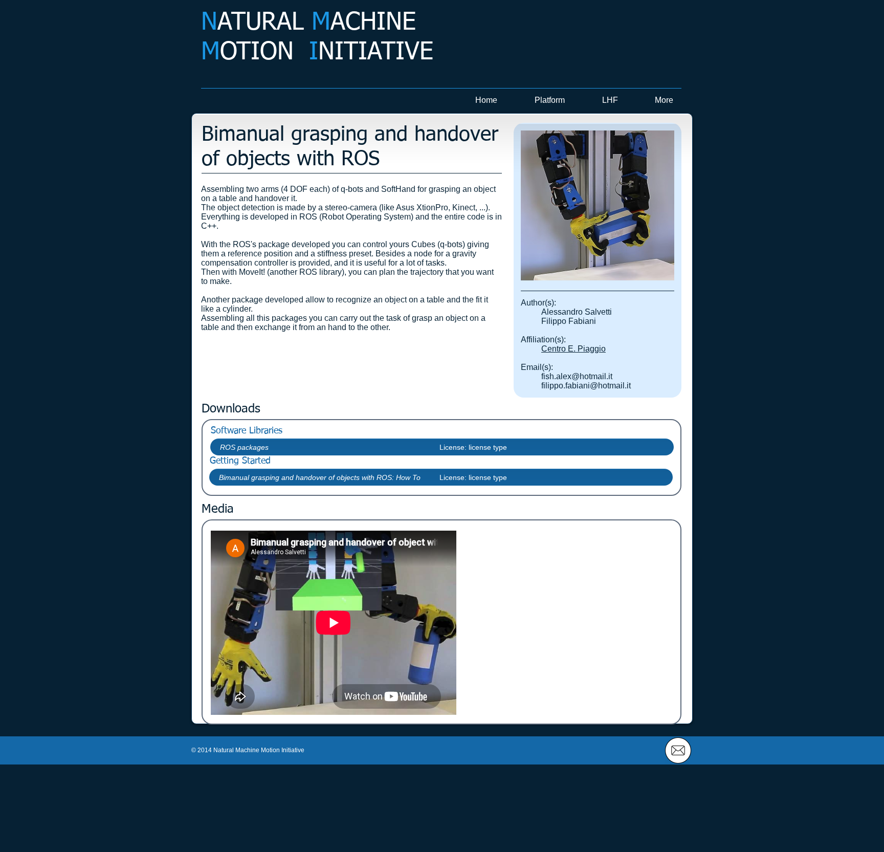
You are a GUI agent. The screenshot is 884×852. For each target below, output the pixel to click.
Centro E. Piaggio (573, 348)
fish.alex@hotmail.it (576, 376)
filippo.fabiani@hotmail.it (586, 385)
